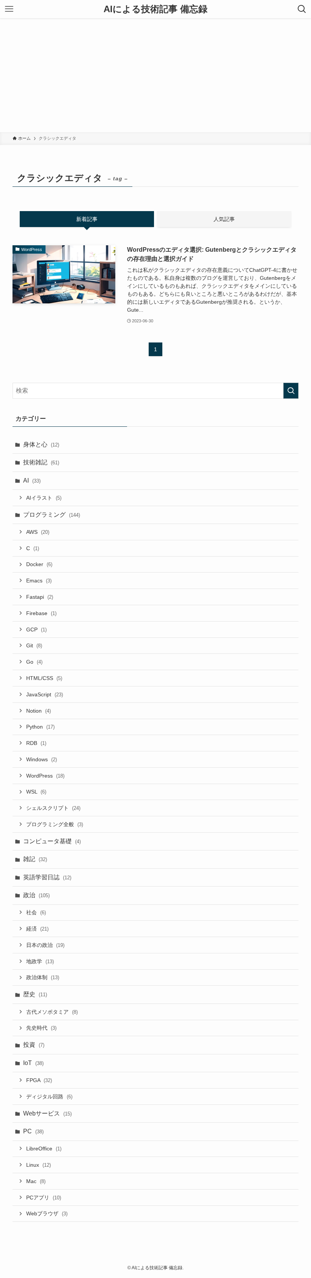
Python (40, 727)
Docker (39, 564)
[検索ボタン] (302, 9)
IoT (33, 1063)
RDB (36, 743)
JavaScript (44, 694)
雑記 (35, 859)
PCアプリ (43, 1197)
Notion (38, 711)
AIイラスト (43, 498)
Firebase (41, 613)
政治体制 (42, 977)
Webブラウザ (47, 1213)
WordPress (45, 776)
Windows (41, 759)
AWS (37, 532)
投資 (33, 1044)
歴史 (35, 994)
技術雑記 (41, 462)
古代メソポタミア (52, 1012)
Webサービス (47, 1113)
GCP (36, 629)
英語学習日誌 (47, 877)
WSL (36, 792)
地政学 (40, 961)
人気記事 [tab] (224, 219)
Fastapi (39, 597)
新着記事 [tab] (86, 219)
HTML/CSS (44, 678)
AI (32, 480)
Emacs (39, 580)
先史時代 (41, 1028)
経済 (37, 929)
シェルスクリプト (53, 808)
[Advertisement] (155, 75)
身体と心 (41, 444)
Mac (36, 1181)
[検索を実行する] (290, 391)
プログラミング (51, 514)
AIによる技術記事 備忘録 (155, 9)
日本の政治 (45, 945)
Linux (38, 1165)
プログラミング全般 (54, 824)
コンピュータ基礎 (52, 841)
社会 (36, 912)
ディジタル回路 (49, 1096)
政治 (36, 895)
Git (34, 645)
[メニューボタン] (9, 9)
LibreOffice (43, 1148)
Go (34, 662)
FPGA (39, 1080)
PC (33, 1131)
